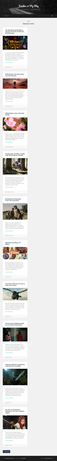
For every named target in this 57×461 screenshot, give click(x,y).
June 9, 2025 (9, 316)
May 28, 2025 (9, 357)
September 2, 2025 (10, 235)
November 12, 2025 (10, 146)
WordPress (23, 458)
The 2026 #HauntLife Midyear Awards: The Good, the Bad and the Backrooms (14, 31)
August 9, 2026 (9, 67)
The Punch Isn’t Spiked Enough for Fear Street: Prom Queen (14, 324)
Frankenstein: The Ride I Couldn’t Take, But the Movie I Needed (15, 154)
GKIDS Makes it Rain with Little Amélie (14, 114)
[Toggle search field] (52, 16)
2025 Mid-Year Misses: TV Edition (13, 243)
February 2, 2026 (9, 106)
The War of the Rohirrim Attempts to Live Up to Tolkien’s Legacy (14, 411)
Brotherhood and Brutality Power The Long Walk (13, 199)
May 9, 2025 (9, 402)
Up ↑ (53, 458)
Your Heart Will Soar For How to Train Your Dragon (15, 284)
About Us (6, 15)
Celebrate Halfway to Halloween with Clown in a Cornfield (15, 365)
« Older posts (6, 451)
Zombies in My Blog (28, 6)
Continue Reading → (9, 62)
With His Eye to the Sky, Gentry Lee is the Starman (14, 74)
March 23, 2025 (9, 445)
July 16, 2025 (9, 276)
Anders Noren (48, 458)
